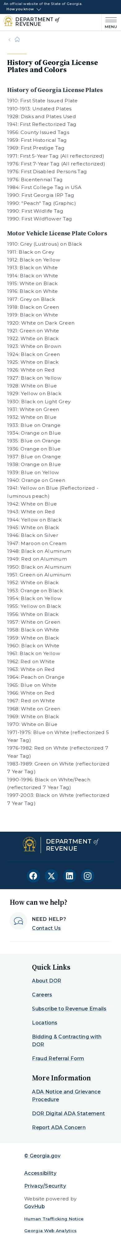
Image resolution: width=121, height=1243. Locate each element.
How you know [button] (20, 9)
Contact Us (46, 928)
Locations (44, 1023)
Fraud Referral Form (58, 1058)
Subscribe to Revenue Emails (69, 1009)
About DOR (46, 981)
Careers (42, 995)
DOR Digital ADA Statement (68, 1113)
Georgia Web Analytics (50, 1230)
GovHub (34, 1206)
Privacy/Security (45, 1186)
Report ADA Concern (59, 1127)
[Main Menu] (109, 22)
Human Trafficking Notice (54, 1218)
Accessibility (40, 1173)
